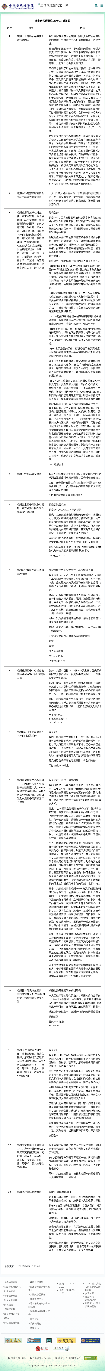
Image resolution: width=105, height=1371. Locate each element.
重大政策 (34, 1319)
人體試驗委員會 (37, 1294)
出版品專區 (9, 1291)
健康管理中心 (36, 1299)
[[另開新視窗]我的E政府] (49, 1340)
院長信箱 (8, 1305)
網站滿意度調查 (12, 1323)
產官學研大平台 (12, 1314)
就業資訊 (34, 1328)
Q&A (6, 1318)
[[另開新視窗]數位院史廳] (66, 1340)
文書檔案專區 (10, 1282)
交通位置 (89, 1293)
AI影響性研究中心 (13, 1287)
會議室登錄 (9, 1309)
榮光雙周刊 (35, 1323)
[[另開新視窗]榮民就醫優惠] (34, 1340)
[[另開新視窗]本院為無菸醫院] (42, 1348)
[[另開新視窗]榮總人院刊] (13, 1340)
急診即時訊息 (36, 1282)
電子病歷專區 (10, 1296)
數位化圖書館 (10, 1300)
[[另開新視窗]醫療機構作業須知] (90, 1341)
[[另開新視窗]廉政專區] (61, 1348)
